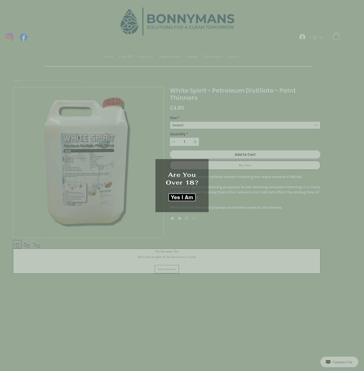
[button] (182, 197)
